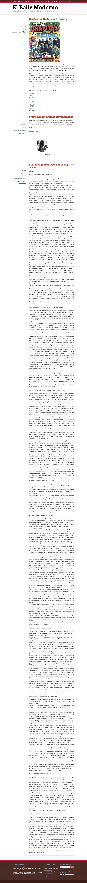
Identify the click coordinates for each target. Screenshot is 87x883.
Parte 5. (32, 101)
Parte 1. (32, 93)
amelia (15, 130)
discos (24, 130)
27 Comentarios (22, 183)
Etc (25, 175)
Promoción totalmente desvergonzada (51, 116)
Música (24, 127)
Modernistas (43, 1)
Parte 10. (32, 110)
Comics (32, 1)
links (25, 34)
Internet (37, 1)
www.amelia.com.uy (34, 131)
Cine (18, 1)
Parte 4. (32, 99)
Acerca (70, 1)
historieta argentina (22, 32)
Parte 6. (32, 103)
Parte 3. (32, 97)
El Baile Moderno (35, 7)
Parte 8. (32, 106)
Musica (14, 1)
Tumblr (65, 1)
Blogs (55, 1)
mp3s (21, 131)
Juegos (27, 1)
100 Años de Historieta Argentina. (48, 19)
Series (22, 1)
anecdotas (17, 178)
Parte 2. (32, 95)
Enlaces (50, 1)
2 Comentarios (22, 35)
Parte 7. (32, 105)
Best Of (60, 1)
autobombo (14, 32)
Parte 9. (32, 108)
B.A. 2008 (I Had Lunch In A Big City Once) (51, 166)
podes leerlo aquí (20, 869)
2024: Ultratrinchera (48, 870)
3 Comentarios (22, 133)
